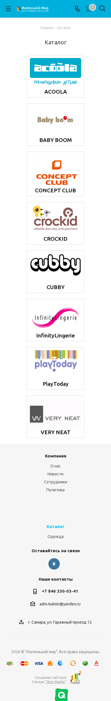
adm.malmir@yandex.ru (60, 604)
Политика (55, 490)
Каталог (56, 526)
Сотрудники (55, 482)
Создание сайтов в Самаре (49, 680)
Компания (55, 455)
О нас (55, 466)
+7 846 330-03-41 (60, 591)
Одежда (56, 536)
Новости (55, 474)
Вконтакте (54, 564)
